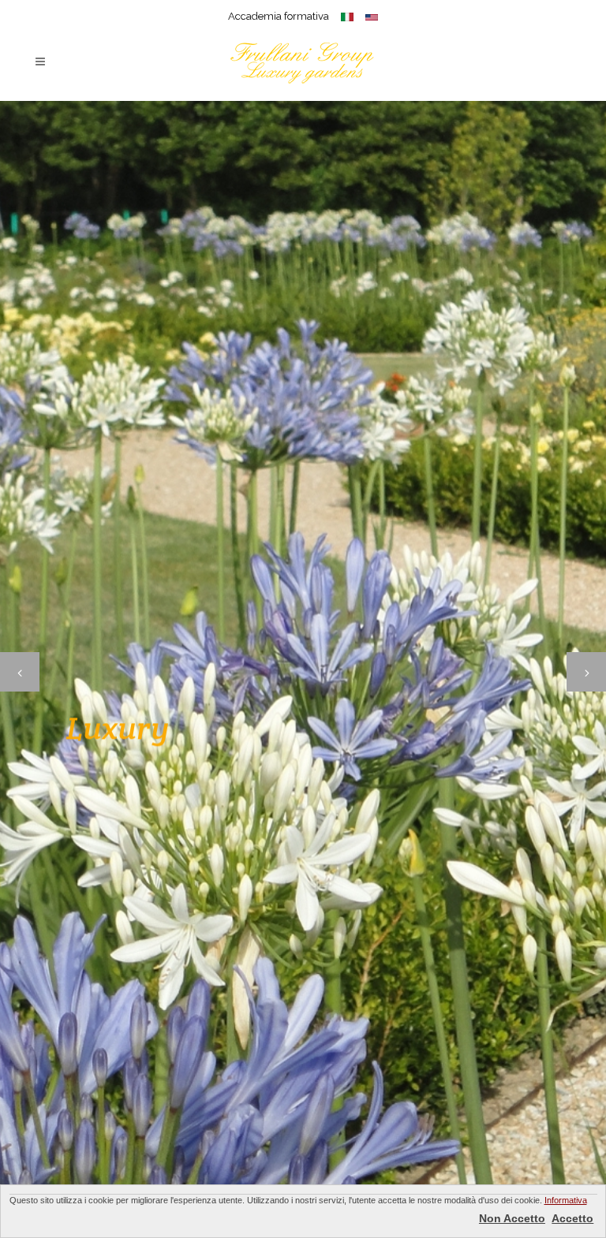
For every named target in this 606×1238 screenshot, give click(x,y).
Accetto (572, 1218)
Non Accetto (512, 1218)
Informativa (565, 1200)
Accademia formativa (278, 16)
